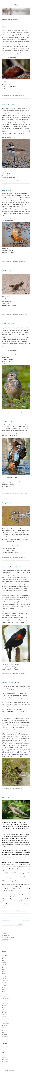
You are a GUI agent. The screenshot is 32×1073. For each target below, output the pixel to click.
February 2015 (5, 962)
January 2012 (4, 996)
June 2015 (4, 957)
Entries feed (4, 1057)
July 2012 (4, 985)
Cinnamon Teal (7, 421)
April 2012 (4, 991)
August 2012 (4, 984)
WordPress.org (5, 1061)
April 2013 (4, 973)
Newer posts (26, 920)
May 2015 (4, 958)
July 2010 (4, 1027)
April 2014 (4, 969)
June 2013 (4, 971)
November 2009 (5, 1038)
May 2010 (4, 1030)
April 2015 (4, 960)
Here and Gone (5, 939)
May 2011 (4, 1009)
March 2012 (4, 993)
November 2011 (5, 1000)
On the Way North (8, 323)
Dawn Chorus (6, 190)
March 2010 (4, 1034)
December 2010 (5, 1018)
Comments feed (5, 1059)
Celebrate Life (6, 270)
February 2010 (5, 1036)
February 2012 (5, 994)
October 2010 (5, 1021)
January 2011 (4, 1016)
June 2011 (4, 1007)
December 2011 (5, 998)
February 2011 (5, 1014)
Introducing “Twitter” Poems (11, 567)
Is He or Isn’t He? (7, 798)
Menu (16, 4)
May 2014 (4, 967)
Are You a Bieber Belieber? (11, 683)
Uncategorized (16, 95)
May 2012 (4, 989)
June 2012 (4, 987)
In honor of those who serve (8, 937)
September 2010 (5, 1023)
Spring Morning (7, 503)
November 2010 (5, 1020)
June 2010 (4, 1029)
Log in (3, 1056)
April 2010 (4, 1032)
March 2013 (4, 975)
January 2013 (4, 976)
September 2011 (5, 1003)
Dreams (4, 27)
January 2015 (4, 964)
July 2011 (4, 1005)
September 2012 (5, 982)
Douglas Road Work (8, 105)
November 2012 (5, 978)
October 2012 (5, 980)
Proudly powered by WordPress (8, 1070)
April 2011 (4, 1011)
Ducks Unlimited (5, 940)
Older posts (5, 920)
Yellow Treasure (5, 935)
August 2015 (4, 955)
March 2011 (4, 1012)
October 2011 (5, 1002)
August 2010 (4, 1025)
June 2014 (4, 966)
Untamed (4, 933)
